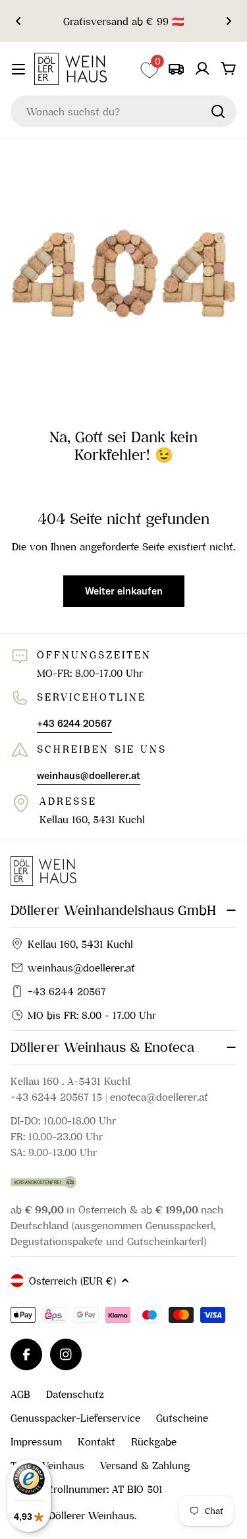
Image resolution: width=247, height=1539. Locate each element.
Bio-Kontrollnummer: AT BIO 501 (87, 1488)
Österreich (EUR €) (72, 1280)
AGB (20, 1394)
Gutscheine (182, 1417)
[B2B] (176, 68)
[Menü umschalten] (18, 69)
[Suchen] (218, 111)
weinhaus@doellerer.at (81, 967)
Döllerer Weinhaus (91, 1515)
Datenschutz (75, 1394)
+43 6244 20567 (67, 991)
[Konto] (202, 68)
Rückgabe (154, 1441)
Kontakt (96, 1441)
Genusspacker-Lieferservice (75, 1417)
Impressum (36, 1441)
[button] (18, 21)
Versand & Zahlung (145, 1465)
